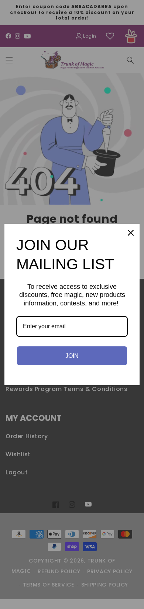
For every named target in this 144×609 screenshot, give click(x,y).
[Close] (131, 233)
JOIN (72, 356)
